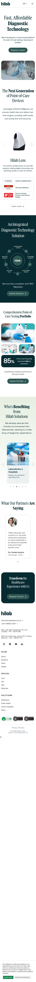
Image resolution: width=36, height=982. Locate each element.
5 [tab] (23, 485)
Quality (3, 666)
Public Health (6, 703)
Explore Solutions (16, 293)
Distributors (5, 700)
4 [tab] (19, 485)
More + (3, 710)
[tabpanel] (18, 463)
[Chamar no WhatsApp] (0, 737)
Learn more (17, 206)
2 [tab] (13, 485)
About (3, 656)
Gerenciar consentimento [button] (22, 977)
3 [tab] (17, 485)
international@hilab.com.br (11, 620)
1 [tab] (11, 485)
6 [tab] (25, 485)
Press (3, 663)
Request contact (18, 50)
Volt (2, 682)
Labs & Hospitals (7, 707)
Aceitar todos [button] (8, 977)
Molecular (4, 688)
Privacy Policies (18, 728)
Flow (2, 685)
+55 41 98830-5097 (8, 624)
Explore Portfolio (17, 381)
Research (4, 660)
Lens (3, 678)
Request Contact (16, 596)
